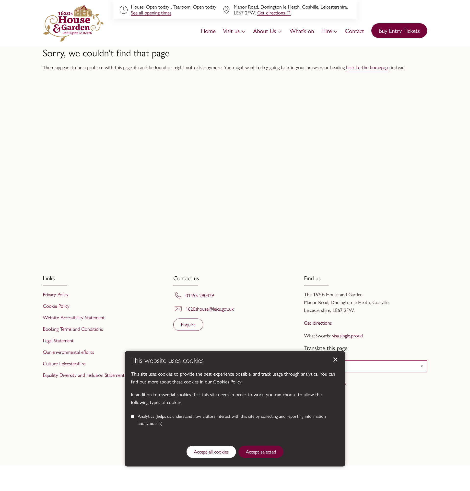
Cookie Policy (56, 305)
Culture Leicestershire (64, 363)
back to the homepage (367, 67)
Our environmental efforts (68, 351)
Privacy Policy (56, 294)
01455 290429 (200, 295)
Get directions (271, 13)
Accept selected (335, 359)
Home (208, 30)
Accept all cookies (211, 451)
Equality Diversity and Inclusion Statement (84, 374)
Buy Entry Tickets (399, 30)
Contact (354, 30)
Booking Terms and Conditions (73, 328)
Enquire (188, 324)
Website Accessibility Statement (74, 317)
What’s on (302, 30)
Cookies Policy (227, 381)
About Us (264, 30)
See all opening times (151, 13)
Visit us (231, 30)
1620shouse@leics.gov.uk (210, 309)
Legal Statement (58, 340)
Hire (326, 30)
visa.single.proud (347, 335)
